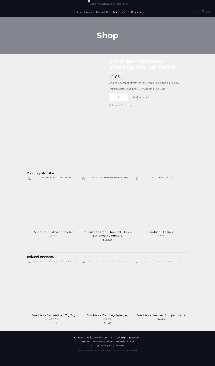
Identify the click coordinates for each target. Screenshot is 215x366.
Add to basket (141, 97)
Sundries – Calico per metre (53, 232)
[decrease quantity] (112, 97)
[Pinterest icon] (109, 355)
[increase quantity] (125, 97)
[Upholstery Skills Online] (107, 3)
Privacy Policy (115, 350)
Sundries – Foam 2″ (161, 232)
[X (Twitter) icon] (105, 355)
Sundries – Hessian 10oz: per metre (161, 315)
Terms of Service (128, 350)
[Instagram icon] (113, 355)
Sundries (126, 105)
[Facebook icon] (101, 355)
